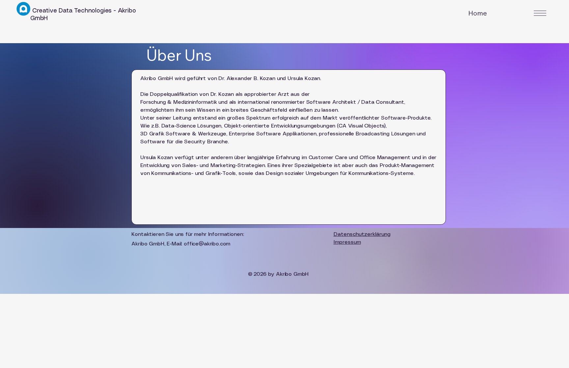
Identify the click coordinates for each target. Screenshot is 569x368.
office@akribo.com (207, 243)
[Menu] (540, 13)
